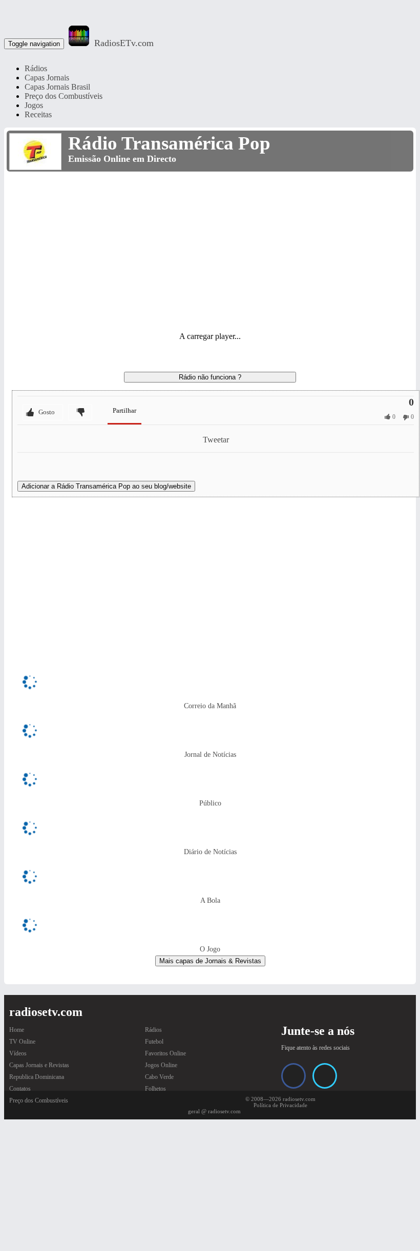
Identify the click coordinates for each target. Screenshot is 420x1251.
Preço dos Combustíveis (63, 96)
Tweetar (216, 439)
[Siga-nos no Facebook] (293, 1076)
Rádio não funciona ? (210, 377)
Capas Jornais (47, 77)
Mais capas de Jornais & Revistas (210, 961)
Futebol (154, 1041)
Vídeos (18, 1053)
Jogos (34, 105)
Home (16, 1029)
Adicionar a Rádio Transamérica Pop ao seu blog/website (106, 486)
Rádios (36, 68)
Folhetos (155, 1088)
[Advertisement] (210, 251)
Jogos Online (161, 1065)
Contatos (20, 1088)
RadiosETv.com (124, 43)
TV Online (22, 1041)
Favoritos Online (165, 1053)
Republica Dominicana (36, 1076)
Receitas (38, 114)
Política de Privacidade (280, 1105)
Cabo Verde (159, 1076)
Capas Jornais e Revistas (39, 1065)
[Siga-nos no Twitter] (324, 1076)
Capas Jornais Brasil (57, 86)
